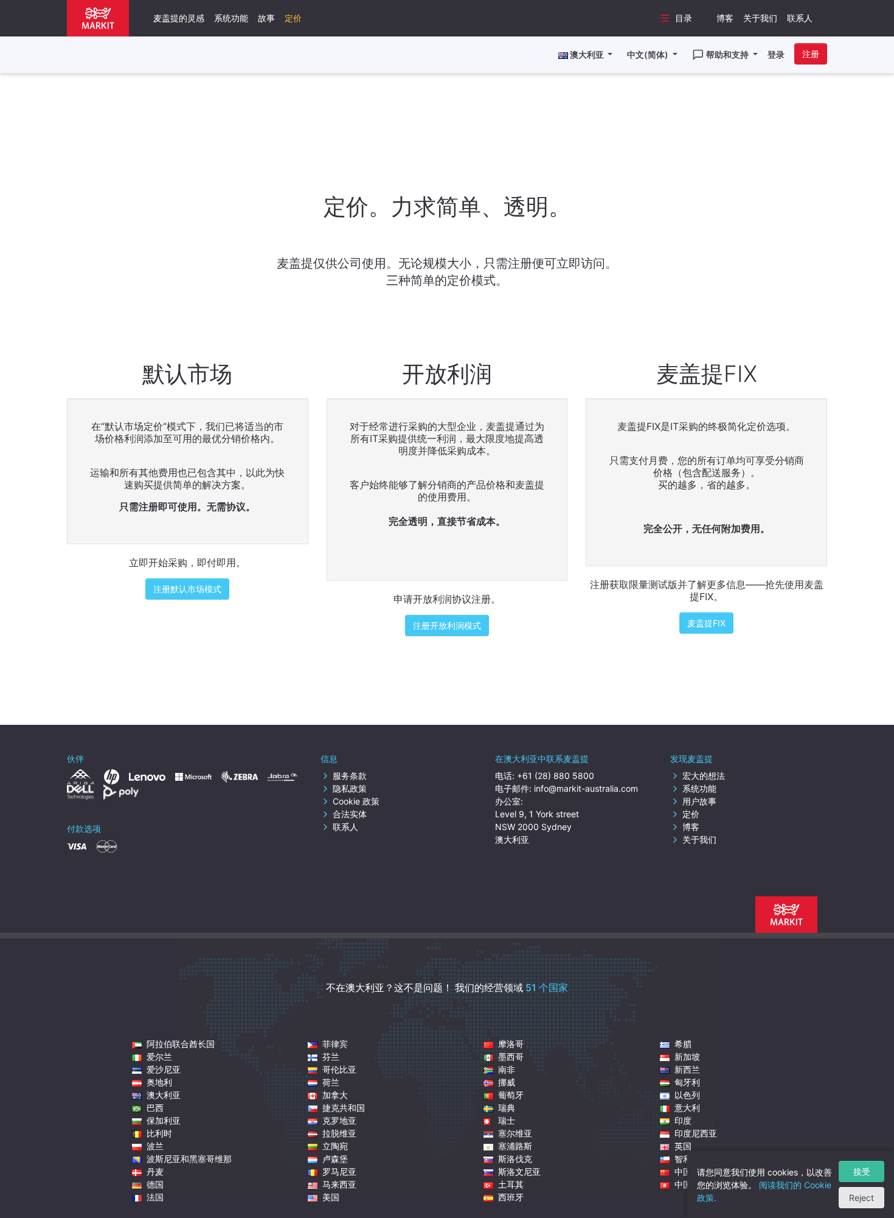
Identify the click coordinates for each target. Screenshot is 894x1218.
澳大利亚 (164, 1095)
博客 (724, 18)
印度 (682, 1120)
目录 (683, 18)
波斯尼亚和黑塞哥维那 (189, 1159)
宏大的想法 (703, 775)
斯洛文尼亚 (519, 1171)
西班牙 (511, 1197)
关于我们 (760, 18)
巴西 (155, 1107)
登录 (776, 54)
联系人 (800, 18)
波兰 (155, 1146)
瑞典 (506, 1107)
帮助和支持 (728, 54)
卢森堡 (335, 1159)
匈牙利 (687, 1082)
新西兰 (687, 1069)
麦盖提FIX (706, 623)
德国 (155, 1184)
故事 (266, 18)
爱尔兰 (159, 1056)
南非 (506, 1069)
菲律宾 (335, 1044)
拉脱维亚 (339, 1133)
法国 (155, 1197)
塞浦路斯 (515, 1146)
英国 (682, 1146)
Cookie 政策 (356, 801)
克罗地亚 (339, 1120)
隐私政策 (350, 788)
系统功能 (231, 18)
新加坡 (687, 1056)
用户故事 (699, 801)
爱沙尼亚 (164, 1069)
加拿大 (335, 1095)
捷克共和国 (343, 1107)
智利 (682, 1159)
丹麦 (155, 1171)
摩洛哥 (511, 1044)
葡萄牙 (511, 1095)
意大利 (687, 1107)
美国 (330, 1197)
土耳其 (511, 1184)
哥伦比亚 (339, 1069)
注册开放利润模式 (447, 625)
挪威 (506, 1082)
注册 (810, 54)
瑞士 (506, 1120)
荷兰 (330, 1082)
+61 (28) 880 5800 (555, 775)
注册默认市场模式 (187, 589)
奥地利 (159, 1082)
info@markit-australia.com (586, 788)
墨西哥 (511, 1056)
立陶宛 (335, 1146)
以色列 (687, 1095)
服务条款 (350, 775)
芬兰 (330, 1056)
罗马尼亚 (339, 1171)
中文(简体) (648, 54)
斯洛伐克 (515, 1159)
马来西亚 (339, 1184)
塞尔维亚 (515, 1133)
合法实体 (350, 814)
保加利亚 (164, 1120)
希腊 (682, 1044)
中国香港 (691, 1184)
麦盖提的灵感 (178, 18)
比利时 (159, 1133)
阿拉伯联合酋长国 (181, 1044)
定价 (293, 18)
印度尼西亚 (695, 1133)
